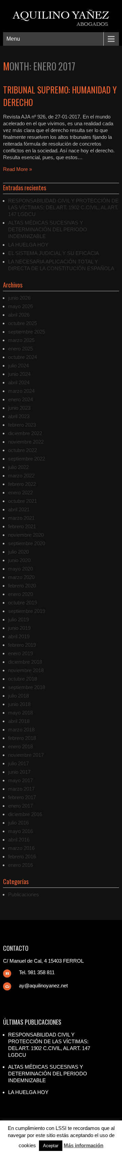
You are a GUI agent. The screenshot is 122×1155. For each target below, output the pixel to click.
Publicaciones (23, 894)
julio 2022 (18, 467)
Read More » (17, 169)
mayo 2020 (20, 569)
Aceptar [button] (50, 1145)
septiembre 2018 (26, 687)
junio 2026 (19, 298)
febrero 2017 (22, 797)
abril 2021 (18, 509)
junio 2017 (19, 772)
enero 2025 (20, 348)
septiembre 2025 (26, 332)
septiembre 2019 (26, 611)
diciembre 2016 (25, 814)
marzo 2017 (21, 789)
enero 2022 (20, 492)
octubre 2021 (22, 501)
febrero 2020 (22, 586)
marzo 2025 (21, 340)
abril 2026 (18, 315)
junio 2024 (19, 374)
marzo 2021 (21, 518)
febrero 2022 (22, 484)
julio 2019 (18, 619)
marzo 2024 (21, 391)
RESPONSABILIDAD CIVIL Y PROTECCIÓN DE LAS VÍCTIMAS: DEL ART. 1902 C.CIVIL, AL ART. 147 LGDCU (63, 207)
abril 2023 (18, 416)
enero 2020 (20, 594)
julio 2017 (18, 763)
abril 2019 (18, 636)
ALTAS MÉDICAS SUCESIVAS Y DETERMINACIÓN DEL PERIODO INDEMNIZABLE (47, 229)
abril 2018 (18, 721)
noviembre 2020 (26, 535)
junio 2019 (19, 628)
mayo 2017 (20, 780)
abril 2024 (18, 382)
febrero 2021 (22, 526)
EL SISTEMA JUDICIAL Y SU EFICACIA (53, 253)
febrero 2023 (22, 425)
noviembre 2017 (26, 755)
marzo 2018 (21, 729)
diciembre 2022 (25, 433)
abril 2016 (18, 839)
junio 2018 (19, 704)
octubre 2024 (22, 357)
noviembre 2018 (26, 670)
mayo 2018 (20, 712)
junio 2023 (19, 408)
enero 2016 (20, 865)
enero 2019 (20, 653)
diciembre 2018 (25, 662)
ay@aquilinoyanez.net (43, 985)
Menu (13, 39)
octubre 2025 (22, 323)
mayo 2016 (20, 831)
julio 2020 (18, 552)
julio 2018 (18, 696)
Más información (83, 1145)
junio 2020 (19, 560)
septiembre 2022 (26, 459)
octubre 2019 (22, 602)
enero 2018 (20, 746)
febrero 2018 (22, 738)
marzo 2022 (21, 475)
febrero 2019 (22, 645)
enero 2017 (20, 806)
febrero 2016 (22, 856)
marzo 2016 (21, 848)
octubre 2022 (22, 450)
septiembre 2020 (26, 543)
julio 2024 (18, 365)
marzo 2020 (21, 577)
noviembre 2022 (26, 442)
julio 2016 (18, 823)
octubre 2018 (22, 679)
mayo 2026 (20, 306)
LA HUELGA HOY (28, 245)
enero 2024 (20, 399)
